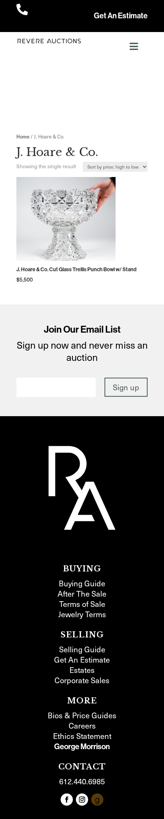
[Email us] (97, 799)
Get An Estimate (121, 15)
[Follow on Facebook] (67, 799)
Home (22, 137)
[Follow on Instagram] (82, 799)
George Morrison (82, 746)
